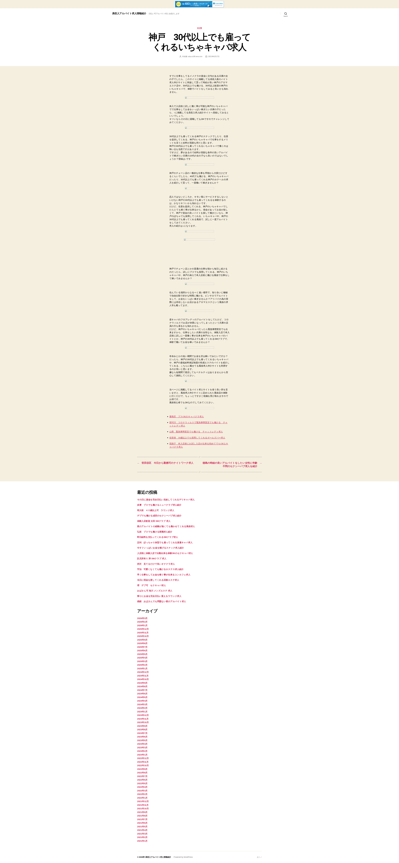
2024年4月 (142, 701)
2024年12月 (143, 672)
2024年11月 (143, 675)
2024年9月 (142, 683)
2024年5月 (142, 697)
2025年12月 (143, 629)
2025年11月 (143, 632)
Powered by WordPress (183, 857)
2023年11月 (143, 719)
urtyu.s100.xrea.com (195, 56)
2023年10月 (143, 722)
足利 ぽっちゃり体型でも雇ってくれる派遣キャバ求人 (165, 542)
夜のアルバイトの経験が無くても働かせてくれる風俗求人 (166, 526)
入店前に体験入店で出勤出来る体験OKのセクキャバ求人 (165, 553)
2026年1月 (142, 625)
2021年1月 (142, 841)
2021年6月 (142, 823)
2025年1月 (142, 668)
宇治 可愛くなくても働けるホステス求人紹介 (160, 569)
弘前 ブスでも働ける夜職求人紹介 (154, 532)
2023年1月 (142, 754)
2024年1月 (142, 711)
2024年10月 (143, 679)
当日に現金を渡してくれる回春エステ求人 (158, 580)
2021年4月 (142, 830)
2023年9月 (142, 726)
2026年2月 (142, 622)
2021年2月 (142, 837)
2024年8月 (142, 686)
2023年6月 (142, 736)
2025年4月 (142, 657)
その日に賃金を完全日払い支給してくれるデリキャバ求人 (166, 499)
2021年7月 (142, 819)
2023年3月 (142, 747)
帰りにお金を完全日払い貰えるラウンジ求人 (159, 596)
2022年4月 (142, 787)
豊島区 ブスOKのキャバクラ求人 (186, 416)
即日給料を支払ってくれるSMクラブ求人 (157, 537)
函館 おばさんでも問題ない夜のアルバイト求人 (161, 601)
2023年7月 (142, 733)
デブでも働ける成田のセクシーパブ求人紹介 (159, 515)
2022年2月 (142, 794)
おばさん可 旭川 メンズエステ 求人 (154, 590)
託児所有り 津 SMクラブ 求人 (151, 558)
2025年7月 (142, 647)
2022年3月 (142, 790)
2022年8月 (142, 772)
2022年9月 (142, 769)
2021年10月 (143, 808)
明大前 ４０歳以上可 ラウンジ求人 (155, 510)
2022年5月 (142, 783)
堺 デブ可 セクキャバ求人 (151, 585)
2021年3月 (142, 834)
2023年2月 (142, 751)
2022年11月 (143, 762)
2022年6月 (142, 780)
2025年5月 (142, 654)
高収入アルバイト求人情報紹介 (129, 13)
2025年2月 (142, 665)
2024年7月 (142, 690)
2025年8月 (142, 643)
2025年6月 (142, 650)
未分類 (199, 28)
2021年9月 (142, 812)
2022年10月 (143, 765)
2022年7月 (142, 776)
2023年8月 (142, 729)
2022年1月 (142, 798)
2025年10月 (143, 636)
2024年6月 (142, 693)
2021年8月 (142, 815)
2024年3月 (142, 704)
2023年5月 (142, 740)
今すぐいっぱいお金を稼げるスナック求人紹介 (160, 548)
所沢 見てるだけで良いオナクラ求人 (156, 564)
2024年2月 (142, 708)
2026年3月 (142, 618)
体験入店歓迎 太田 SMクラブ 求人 (154, 521)
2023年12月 (143, 715)
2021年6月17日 (213, 56)
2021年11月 (143, 805)
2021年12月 (143, 801)
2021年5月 (142, 826)
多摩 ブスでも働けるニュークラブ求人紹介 (159, 505)
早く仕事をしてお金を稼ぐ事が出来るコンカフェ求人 (163, 574)
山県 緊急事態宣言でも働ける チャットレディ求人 (196, 431)
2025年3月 (142, 661)
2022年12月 (143, 758)
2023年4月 (142, 744)
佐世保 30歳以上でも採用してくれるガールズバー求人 (197, 437)
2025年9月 (142, 640)
